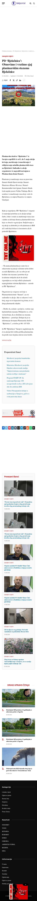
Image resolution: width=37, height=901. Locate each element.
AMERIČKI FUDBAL (8, 844)
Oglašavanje (5, 877)
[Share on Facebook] (10, 80)
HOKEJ (4, 838)
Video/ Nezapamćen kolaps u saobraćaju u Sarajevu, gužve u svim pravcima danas (18, 393)
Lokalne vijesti (6, 792)
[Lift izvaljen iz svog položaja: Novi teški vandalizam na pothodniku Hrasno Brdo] (18, 616)
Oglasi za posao (6, 795)
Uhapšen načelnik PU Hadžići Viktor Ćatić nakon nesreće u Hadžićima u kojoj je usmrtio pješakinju (18, 568)
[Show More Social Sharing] (24, 80)
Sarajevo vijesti (7, 56)
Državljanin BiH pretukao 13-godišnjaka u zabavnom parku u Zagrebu (19, 711)
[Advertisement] (18, 28)
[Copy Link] (16, 80)
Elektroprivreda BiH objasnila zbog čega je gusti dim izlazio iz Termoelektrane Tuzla (19, 769)
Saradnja (4, 874)
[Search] (30, 3)
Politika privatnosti (7, 884)
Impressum (5, 867)
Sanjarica (4, 802)
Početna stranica (7, 51)
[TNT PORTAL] (18, 3)
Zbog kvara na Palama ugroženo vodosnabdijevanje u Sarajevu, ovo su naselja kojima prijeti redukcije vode (17, 661)
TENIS (4, 828)
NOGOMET (5, 825)
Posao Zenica (6, 812)
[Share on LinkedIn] (20, 80)
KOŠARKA (5, 831)
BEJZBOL (5, 848)
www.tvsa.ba (6, 340)
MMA (4, 851)
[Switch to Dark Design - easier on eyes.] (34, 3)
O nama (4, 864)
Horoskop (5, 805)
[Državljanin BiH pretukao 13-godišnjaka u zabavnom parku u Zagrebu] (18, 698)
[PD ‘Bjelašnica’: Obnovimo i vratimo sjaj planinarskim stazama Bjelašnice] (18, 95)
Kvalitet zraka (6, 808)
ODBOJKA (5, 841)
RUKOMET (5, 835)
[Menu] (3, 3)
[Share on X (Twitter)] (13, 80)
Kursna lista (5, 799)
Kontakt (4, 871)
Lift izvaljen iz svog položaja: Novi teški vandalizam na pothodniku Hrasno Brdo (16, 631)
